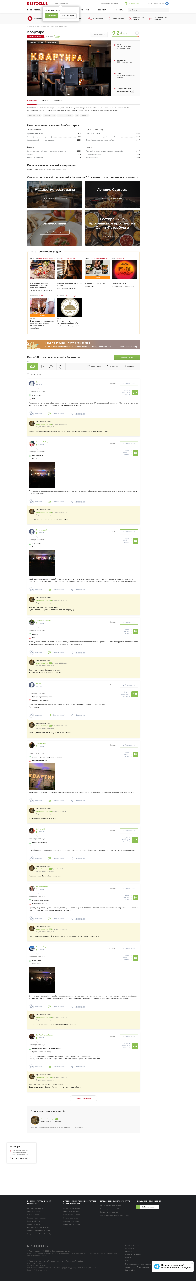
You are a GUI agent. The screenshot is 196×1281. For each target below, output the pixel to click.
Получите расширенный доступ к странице (66, 1127)
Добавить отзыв (127, 357)
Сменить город (68, 16)
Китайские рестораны (71, 1208)
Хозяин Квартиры (42, 424)
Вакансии (129, 1258)
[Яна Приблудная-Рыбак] (32, 1036)
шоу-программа (65, 115)
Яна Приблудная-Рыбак (44, 1035)
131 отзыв (123, 34)
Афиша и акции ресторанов (110, 1205)
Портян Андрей (41, 530)
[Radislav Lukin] (32, 831)
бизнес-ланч (50, 115)
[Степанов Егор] (32, 948)
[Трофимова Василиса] (32, 622)
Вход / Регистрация (156, 3)
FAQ (127, 1261)
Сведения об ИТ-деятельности (137, 1267)
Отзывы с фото (35, 374)
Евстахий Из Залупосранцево (46, 442)
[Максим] (32, 685)
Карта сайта (130, 1270)
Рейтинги (102, 10)
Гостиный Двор (20, 1152)
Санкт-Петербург (61, 3)
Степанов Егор (41, 947)
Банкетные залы (33, 1224)
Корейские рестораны (71, 1224)
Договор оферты (132, 1245)
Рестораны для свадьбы (138, 18)
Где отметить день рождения (160, 18)
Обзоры (120, 10)
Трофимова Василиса (43, 620)
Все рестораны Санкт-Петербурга (40, 1234)
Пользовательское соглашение (138, 1264)
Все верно (52, 16)
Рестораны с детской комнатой (39, 1230)
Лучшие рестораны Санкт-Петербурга (114, 1215)
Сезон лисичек (118, 18)
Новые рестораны (34, 1215)
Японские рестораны (71, 1221)
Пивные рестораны (34, 1211)
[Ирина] (32, 383)
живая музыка (34, 115)
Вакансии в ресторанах (109, 1212)
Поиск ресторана (35, 10)
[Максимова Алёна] (32, 888)
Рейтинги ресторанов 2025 (110, 1209)
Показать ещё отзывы (83, 1098)
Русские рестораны (70, 1218)
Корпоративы (98, 18)
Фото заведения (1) (37, 42)
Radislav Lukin (40, 829)
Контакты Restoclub (133, 1255)
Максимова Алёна (42, 886)
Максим (38, 683)
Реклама (114, 3)
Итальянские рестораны (72, 1215)
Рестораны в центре (35, 1208)
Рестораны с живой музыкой (38, 1227)
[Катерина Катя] (32, 745)
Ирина (38, 382)
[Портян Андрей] (32, 532)
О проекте (105, 3)
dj (77, 115)
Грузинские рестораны (72, 1211)
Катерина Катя (41, 743)
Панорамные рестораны (36, 1218)
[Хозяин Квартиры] (32, 423)
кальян (85, 115)
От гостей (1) (52, 42)
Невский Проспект (21, 1154)
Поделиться (80, 413)
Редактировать (99, 34)
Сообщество (83, 10)
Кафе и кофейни (33, 1221)
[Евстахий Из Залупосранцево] (32, 443)
